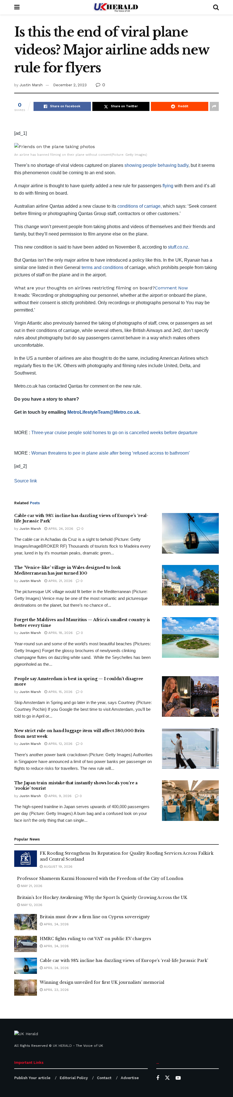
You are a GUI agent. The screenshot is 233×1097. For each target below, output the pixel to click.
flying (167, 185)
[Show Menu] (17, 7)
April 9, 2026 (59, 796)
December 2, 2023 (70, 85)
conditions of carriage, (139, 206)
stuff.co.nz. (178, 247)
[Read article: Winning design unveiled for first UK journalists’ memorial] (25, 988)
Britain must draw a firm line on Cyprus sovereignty (95, 916)
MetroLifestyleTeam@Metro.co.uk (103, 412)
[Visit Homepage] (116, 7)
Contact (104, 1078)
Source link (25, 480)
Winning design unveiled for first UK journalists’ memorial (102, 982)
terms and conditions (101, 267)
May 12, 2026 (31, 905)
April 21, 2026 (59, 581)
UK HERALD (62, 1046)
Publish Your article (32, 1078)
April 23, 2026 (56, 990)
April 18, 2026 (60, 633)
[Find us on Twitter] (167, 1078)
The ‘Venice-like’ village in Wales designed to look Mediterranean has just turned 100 (67, 570)
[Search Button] (216, 7)
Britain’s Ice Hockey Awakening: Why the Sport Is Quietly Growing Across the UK (102, 897)
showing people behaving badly (156, 165)
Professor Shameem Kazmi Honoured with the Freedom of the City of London (100, 878)
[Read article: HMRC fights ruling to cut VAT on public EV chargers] (25, 944)
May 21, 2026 (31, 886)
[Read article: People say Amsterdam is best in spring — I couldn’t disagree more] (190, 696)
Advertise (130, 1078)
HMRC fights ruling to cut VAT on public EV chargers (95, 938)
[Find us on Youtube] (178, 1078)
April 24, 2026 (60, 529)
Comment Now (171, 288)
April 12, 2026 (59, 744)
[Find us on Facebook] (157, 1078)
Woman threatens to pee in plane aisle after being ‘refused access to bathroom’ (110, 453)
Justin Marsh (31, 85)
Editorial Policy (74, 1078)
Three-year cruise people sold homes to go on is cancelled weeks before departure (114, 432)
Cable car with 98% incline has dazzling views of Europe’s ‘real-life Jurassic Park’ (124, 960)
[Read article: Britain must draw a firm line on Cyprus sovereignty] (25, 922)
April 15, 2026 (59, 692)
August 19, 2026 (57, 867)
